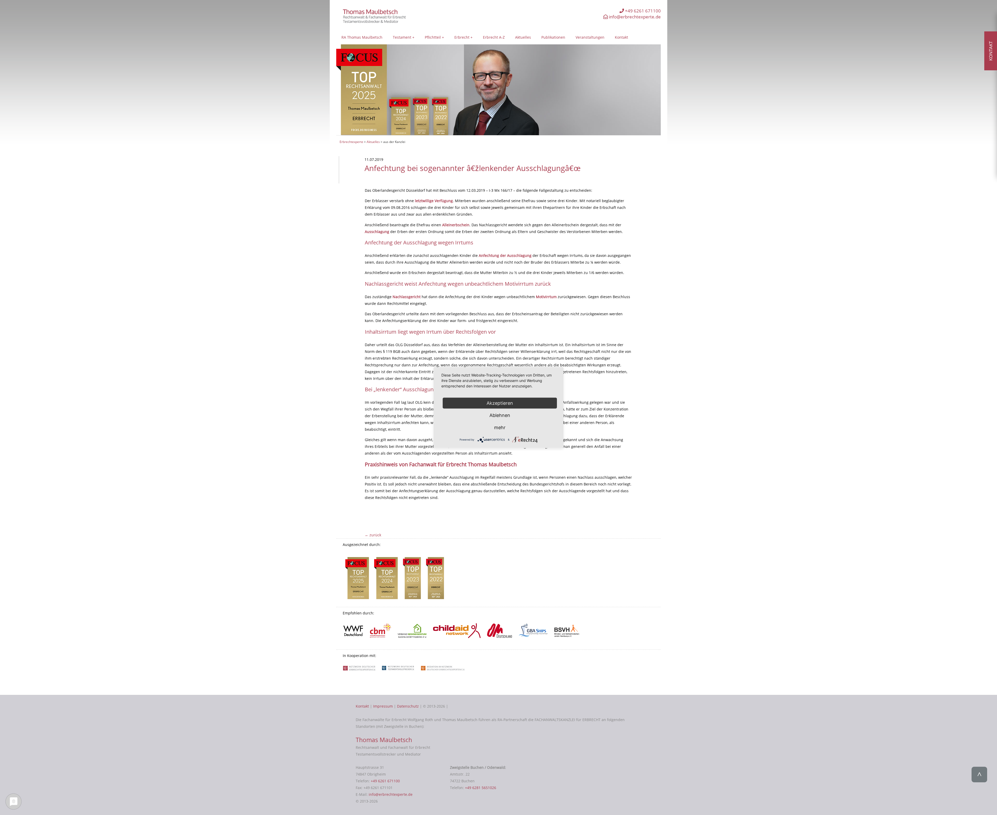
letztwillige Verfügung (434, 200)
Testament (402, 37)
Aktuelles (523, 37)
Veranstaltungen (590, 37)
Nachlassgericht (407, 296)
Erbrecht (461, 37)
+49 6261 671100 (642, 11)
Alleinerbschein (455, 224)
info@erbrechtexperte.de (634, 17)
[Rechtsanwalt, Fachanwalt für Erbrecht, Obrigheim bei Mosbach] (376, 21)
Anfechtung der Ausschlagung (505, 255)
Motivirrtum (546, 296)
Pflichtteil (433, 37)
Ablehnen (499, 415)
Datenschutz (408, 706)
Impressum (383, 706)
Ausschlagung (377, 231)
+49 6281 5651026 (480, 787)
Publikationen (553, 37)
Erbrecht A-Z (494, 37)
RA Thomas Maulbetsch (361, 37)
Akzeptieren (500, 403)
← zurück (373, 534)
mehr (500, 427)
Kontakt (621, 37)
